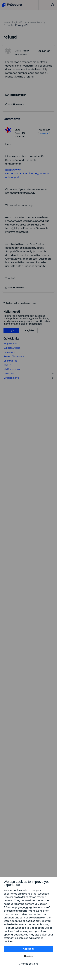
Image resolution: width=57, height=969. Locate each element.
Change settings (28, 963)
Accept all (28, 949)
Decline (28, 956)
